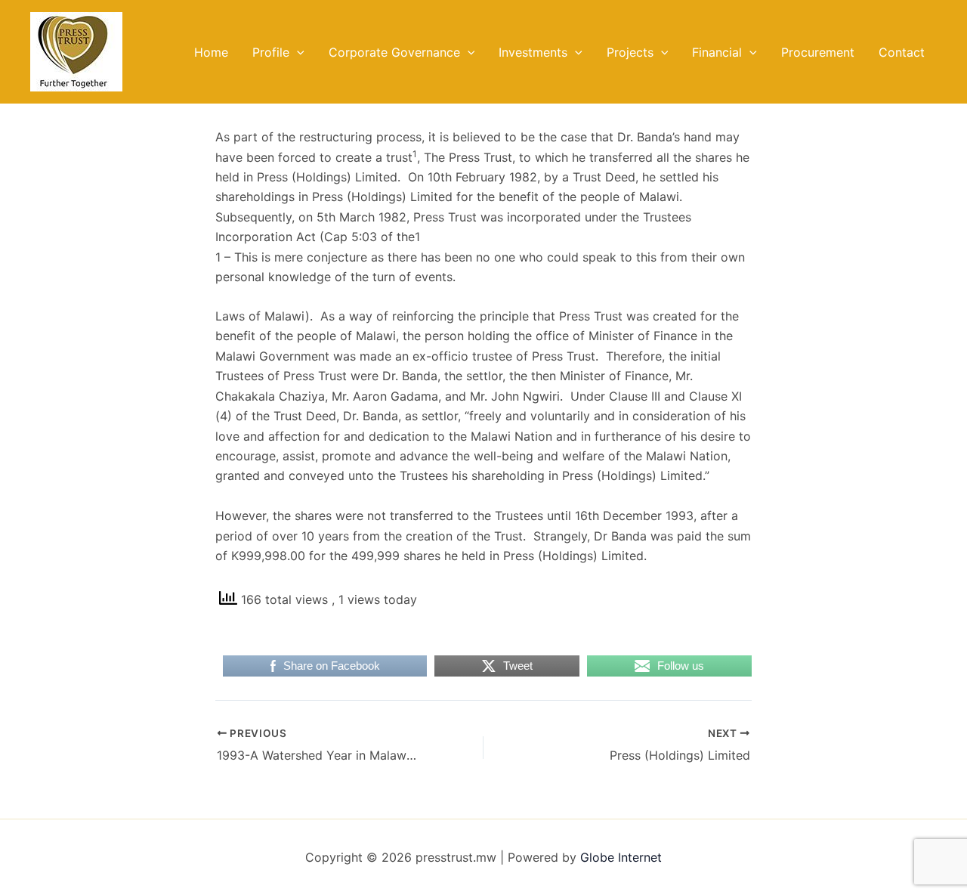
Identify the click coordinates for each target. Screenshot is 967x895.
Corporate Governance (394, 52)
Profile (270, 52)
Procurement (817, 52)
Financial (717, 52)
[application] (296, 52)
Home (211, 52)
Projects (630, 52)
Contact (902, 52)
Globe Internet (621, 857)
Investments (533, 52)
